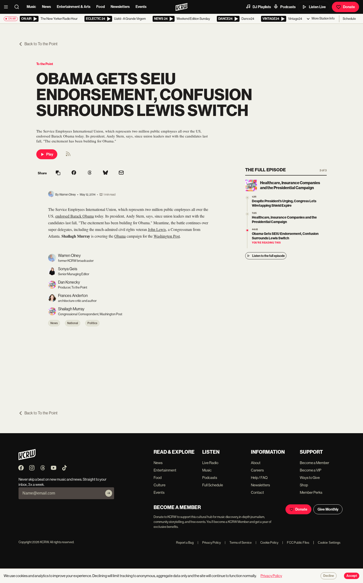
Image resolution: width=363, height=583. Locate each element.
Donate (349, 7)
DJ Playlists (262, 7)
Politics (92, 323)
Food (100, 6)
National (72, 323)
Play (49, 154)
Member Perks (311, 492)
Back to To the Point (41, 44)
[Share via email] (121, 173)
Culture (159, 485)
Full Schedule (212, 485)
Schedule (349, 19)
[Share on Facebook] (73, 173)
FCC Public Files (295, 542)
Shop (304, 485)
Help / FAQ (259, 477)
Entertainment (165, 470)
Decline (328, 576)
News (46, 6)
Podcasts (288, 7)
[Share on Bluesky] (105, 173)
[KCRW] (27, 459)
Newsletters (120, 6)
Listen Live (317, 7)
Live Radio (210, 463)
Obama (120, 236)
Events (141, 6)
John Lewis (157, 229)
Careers (257, 470)
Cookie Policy (267, 542)
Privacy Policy (209, 542)
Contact (257, 492)
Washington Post (167, 236)
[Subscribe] (108, 493)
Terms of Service (238, 542)
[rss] (68, 155)
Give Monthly (328, 509)
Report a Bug (185, 542)
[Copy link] (58, 173)
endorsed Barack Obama (74, 216)
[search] (18, 6)
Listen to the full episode (268, 256)
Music (31, 6)
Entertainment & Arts (73, 6)
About (256, 463)
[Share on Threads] (89, 173)
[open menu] (7, 6)
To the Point (44, 64)
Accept (351, 576)
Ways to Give (310, 477)
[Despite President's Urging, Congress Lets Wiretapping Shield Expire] (247, 197)
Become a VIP (310, 470)
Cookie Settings (329, 542)
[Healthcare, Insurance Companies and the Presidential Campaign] (247, 214)
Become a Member (314, 463)
